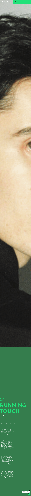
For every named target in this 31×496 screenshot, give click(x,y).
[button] (29, 494)
